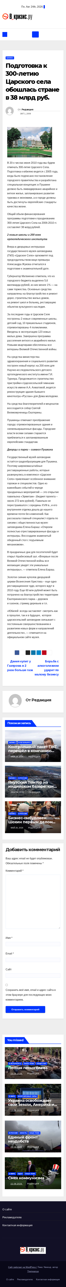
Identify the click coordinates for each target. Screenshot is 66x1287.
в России (22, 778)
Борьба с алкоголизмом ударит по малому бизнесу (47, 668)
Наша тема (29, 1063)
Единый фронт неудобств (23, 1139)
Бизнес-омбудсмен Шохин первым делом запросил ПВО (30, 822)
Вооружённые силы (27, 1096)
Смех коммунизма (26, 1178)
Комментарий (14, 870)
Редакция (27, 109)
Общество (41, 1063)
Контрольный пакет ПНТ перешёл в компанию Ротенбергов (32, 750)
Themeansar (33, 1271)
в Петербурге (24, 742)
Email (10, 953)
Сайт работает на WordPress (22, 1267)
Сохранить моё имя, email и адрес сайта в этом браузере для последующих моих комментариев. (31, 995)
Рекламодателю (12, 1217)
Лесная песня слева (27, 1067)
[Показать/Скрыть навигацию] (35, 34)
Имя (9, 937)
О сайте (7, 1209)
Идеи (20, 1174)
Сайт (9, 969)
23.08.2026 (17, 1074)
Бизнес (10, 58)
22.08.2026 (17, 1184)
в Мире (12, 1096)
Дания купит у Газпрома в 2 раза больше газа (20, 666)
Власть (23, 1133)
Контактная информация (17, 1225)
